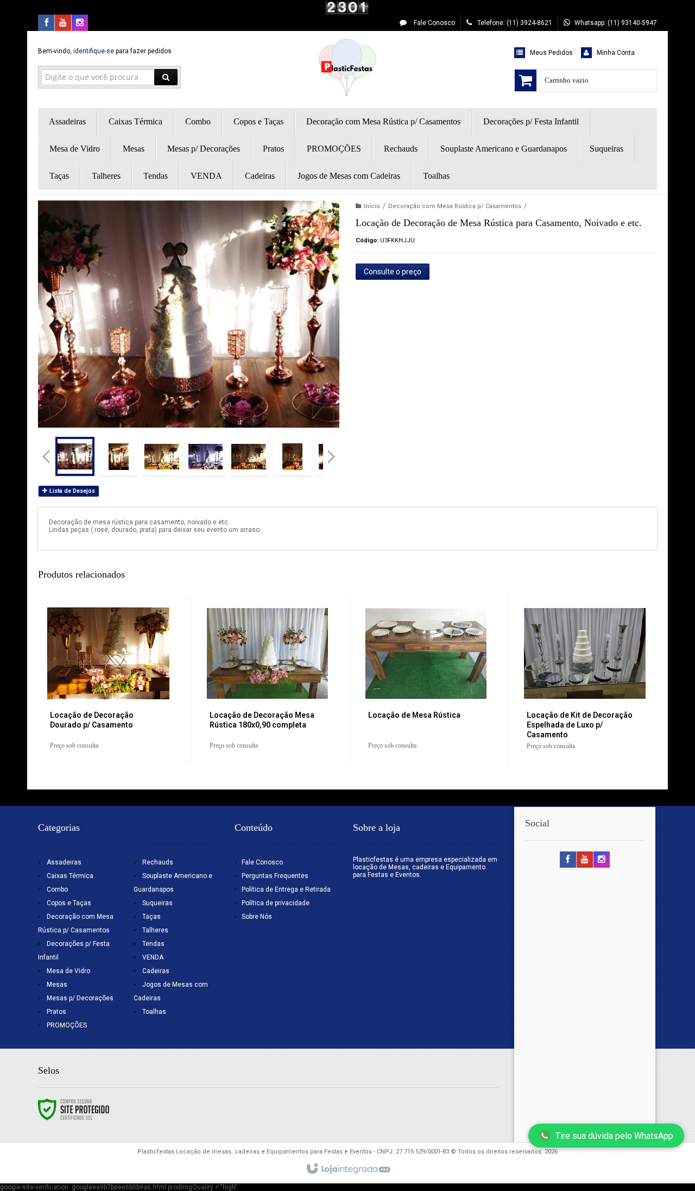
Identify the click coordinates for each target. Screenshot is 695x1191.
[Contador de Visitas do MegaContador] (347, 7)
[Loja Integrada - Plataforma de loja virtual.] (347, 1169)
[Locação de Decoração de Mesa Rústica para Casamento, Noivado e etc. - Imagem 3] (161, 456)
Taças (151, 916)
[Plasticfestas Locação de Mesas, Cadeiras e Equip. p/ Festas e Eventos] (347, 66)
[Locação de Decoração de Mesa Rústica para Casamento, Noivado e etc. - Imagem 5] (248, 456)
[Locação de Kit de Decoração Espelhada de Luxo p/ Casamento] (584, 680)
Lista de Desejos (71, 490)
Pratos (56, 1012)
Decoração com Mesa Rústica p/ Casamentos (454, 206)
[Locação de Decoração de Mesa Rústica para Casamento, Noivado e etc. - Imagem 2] (118, 456)
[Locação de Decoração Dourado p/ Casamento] (108, 680)
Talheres (155, 930)
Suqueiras (157, 903)
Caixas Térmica (70, 876)
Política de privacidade (275, 903)
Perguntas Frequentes (275, 876)
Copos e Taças (69, 903)
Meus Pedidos (551, 53)
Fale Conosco (433, 23)
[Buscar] (166, 77)
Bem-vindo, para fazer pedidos (105, 51)
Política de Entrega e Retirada (286, 889)
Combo (57, 889)
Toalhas (154, 1012)
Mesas (57, 984)
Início (372, 206)
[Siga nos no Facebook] (46, 23)
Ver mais (114, 715)
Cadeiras (155, 971)
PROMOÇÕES (67, 1025)
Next (332, 452)
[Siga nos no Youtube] (63, 23)
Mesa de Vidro (68, 971)
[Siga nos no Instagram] (80, 23)
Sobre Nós (257, 916)
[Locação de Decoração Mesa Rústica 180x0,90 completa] (267, 680)
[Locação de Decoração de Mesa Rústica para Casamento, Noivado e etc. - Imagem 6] (292, 456)
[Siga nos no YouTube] (585, 860)
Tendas (153, 944)
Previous (46, 456)
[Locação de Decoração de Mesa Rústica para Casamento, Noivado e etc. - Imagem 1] (74, 456)
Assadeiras (64, 862)
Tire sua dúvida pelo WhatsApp (614, 1136)
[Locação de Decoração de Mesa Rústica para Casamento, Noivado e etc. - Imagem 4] (205, 456)
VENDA (152, 957)
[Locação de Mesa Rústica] (426, 680)
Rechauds (157, 862)
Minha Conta (616, 53)
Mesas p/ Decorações (80, 998)
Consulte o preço (392, 271)
